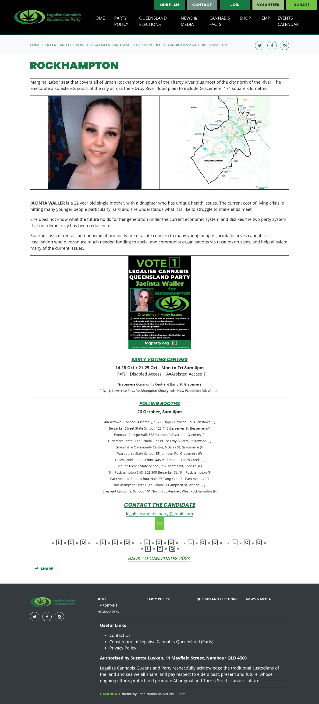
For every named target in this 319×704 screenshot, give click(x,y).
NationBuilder (174, 694)
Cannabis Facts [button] (219, 21)
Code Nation (147, 694)
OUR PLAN (169, 5)
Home (35, 45)
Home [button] (98, 18)
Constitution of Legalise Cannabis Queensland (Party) (161, 641)
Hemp (264, 18)
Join (235, 5)
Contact (202, 5)
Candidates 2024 (182, 45)
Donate (302, 5)
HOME (101, 599)
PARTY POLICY (158, 599)
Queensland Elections (158, 21)
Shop (245, 18)
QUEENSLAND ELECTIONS (216, 599)
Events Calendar (288, 21)
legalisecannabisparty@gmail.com (159, 513)
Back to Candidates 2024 (159, 559)
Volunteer (268, 5)
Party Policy (121, 21)
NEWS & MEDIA (189, 21)
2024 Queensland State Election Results (126, 45)
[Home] (48, 17)
